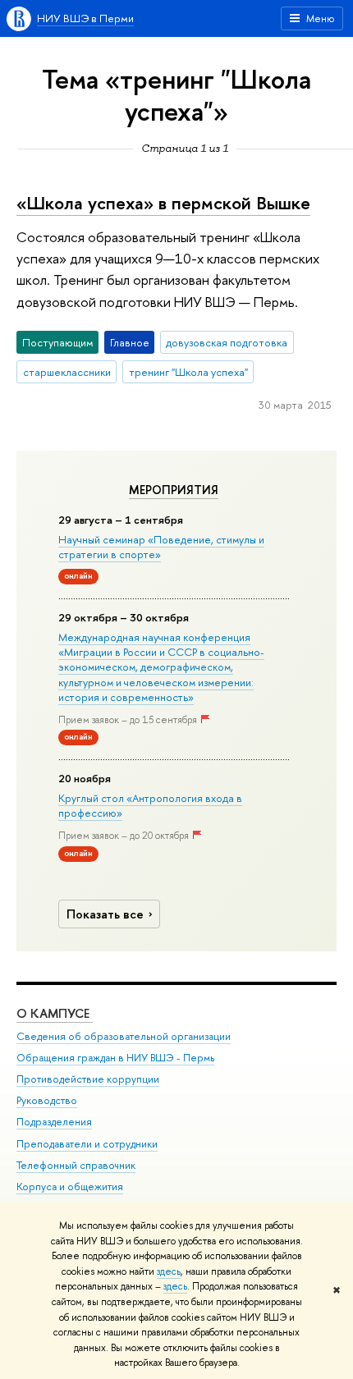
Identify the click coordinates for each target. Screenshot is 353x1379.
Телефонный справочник (75, 1165)
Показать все (105, 914)
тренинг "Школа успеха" (188, 371)
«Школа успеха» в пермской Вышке (163, 202)
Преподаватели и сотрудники (87, 1144)
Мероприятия (173, 490)
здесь (169, 1271)
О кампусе (54, 1013)
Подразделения (54, 1122)
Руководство (46, 1100)
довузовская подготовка (226, 342)
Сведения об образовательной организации (123, 1036)
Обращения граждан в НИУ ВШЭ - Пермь (115, 1058)
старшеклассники (67, 371)
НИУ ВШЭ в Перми (85, 18)
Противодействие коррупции (87, 1079)
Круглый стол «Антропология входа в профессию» (150, 805)
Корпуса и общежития (69, 1186)
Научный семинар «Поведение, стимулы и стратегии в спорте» (161, 546)
